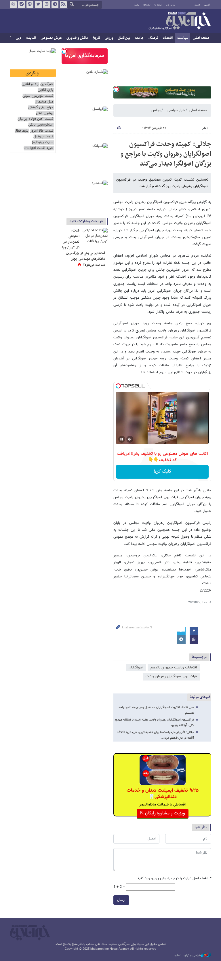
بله (21, 4)
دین (19, 38)
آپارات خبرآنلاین (29, 4)
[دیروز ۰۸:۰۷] (95, 236)
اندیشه (31, 38)
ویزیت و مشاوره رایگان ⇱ (162, 813)
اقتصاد (168, 38)
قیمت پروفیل (43, 136)
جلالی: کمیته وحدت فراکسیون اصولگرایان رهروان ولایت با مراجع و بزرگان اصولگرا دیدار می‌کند (165, 154)
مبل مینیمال (44, 102)
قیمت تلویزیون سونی (37, 96)
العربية (197, 5)
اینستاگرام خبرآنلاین (46, 4)
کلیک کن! (162, 471)
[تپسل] (116, 89)
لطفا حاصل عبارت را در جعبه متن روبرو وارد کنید (174, 878)
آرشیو (136, 5)
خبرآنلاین (179, 21)
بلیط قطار (21, 131)
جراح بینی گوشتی (40, 107)
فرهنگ (153, 38)
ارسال (121, 900)
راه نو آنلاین (30, 84)
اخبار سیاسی (176, 110)
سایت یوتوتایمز (42, 142)
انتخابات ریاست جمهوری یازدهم (173, 667)
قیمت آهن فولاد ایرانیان (35, 119)
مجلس (156, 110)
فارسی (207, 5)
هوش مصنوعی (51, 38)
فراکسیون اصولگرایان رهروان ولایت (171, 676)
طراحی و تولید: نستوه (187, 955)
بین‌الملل (124, 38)
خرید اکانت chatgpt (38, 148)
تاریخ (96, 38)
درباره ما (158, 5)
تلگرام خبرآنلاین (55, 4)
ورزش (109, 38)
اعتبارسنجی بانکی (40, 125)
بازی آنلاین (45, 90)
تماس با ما (170, 5)
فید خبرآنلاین (63, 4)
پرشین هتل (44, 113)
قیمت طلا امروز (41, 131)
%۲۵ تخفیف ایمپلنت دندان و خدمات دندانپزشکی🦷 (163, 794)
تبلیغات (146, 5)
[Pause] (121, 439)
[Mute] (129, 439)
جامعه (139, 38)
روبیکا (13, 4)
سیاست (182, 38)
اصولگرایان (136, 667)
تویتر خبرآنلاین (38, 4)
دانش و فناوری (77, 38)
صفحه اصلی (201, 38)
